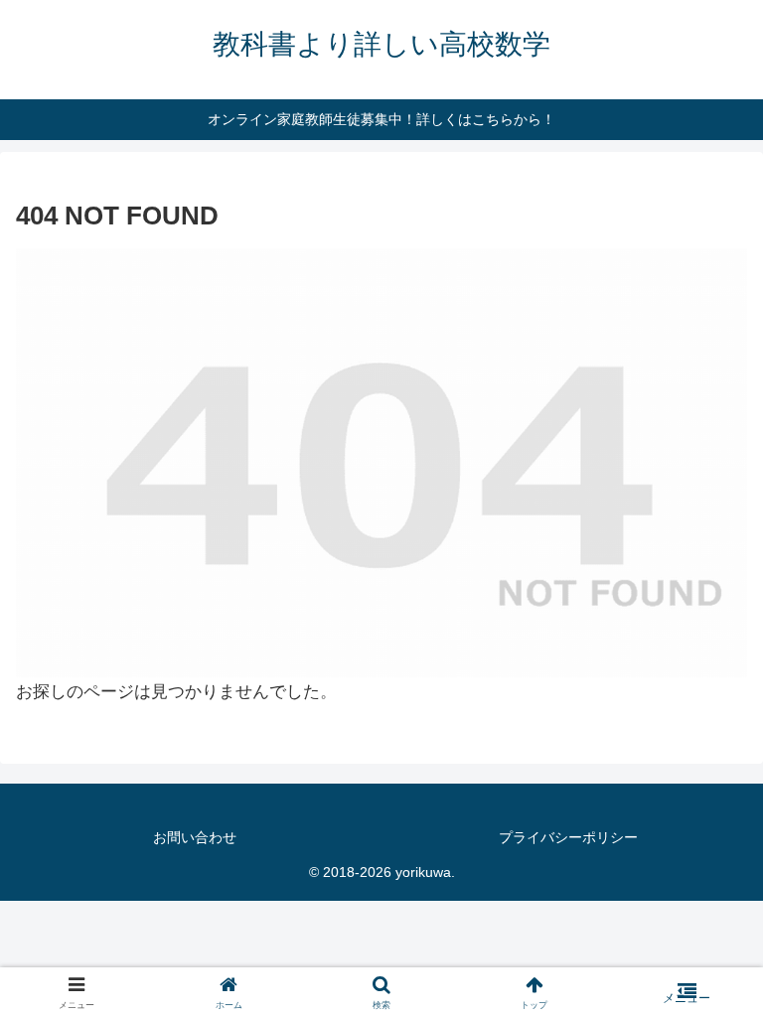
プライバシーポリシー (568, 837)
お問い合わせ (194, 837)
